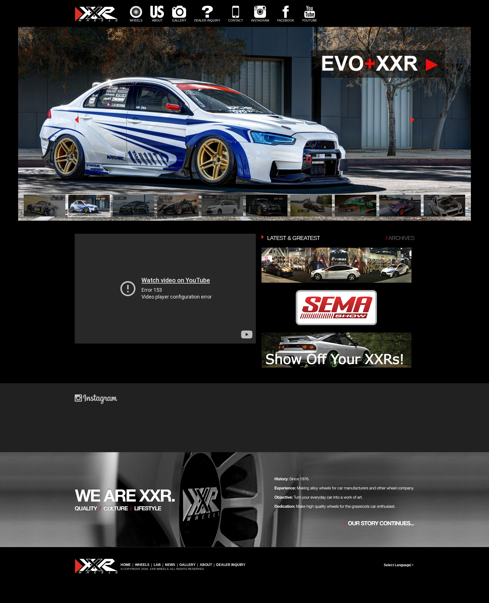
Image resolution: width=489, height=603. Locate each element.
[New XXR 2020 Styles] (336, 288)
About (157, 20)
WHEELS (142, 565)
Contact (235, 20)
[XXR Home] (96, 20)
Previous (77, 281)
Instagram (260, 20)
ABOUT (206, 565)
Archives (400, 238)
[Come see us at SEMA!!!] (336, 330)
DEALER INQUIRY (230, 565)
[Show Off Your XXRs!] (336, 372)
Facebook (285, 20)
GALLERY (187, 565)
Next (253, 281)
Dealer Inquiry (207, 20)
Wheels (136, 20)
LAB (157, 565)
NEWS (170, 565)
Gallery (179, 20)
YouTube (309, 20)
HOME (126, 565)
